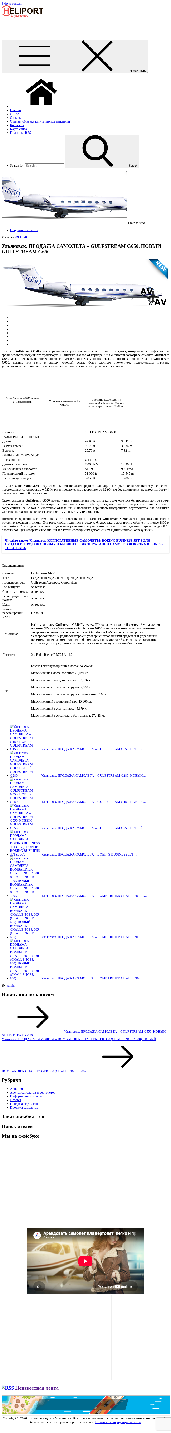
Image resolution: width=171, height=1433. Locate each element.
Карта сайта (18, 129)
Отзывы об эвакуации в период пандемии (40, 121)
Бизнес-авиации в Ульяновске (23, 23)
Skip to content (11, 3)
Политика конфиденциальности (118, 1422)
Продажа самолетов (24, 230)
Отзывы (15, 117)
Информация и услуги (26, 1096)
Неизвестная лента (37, 1388)
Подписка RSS (20, 132)
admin (10, 985)
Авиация (16, 1089)
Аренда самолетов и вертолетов (32, 1092)
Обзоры (15, 1100)
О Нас (14, 114)
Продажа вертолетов (24, 1104)
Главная (15, 110)
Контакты (17, 125)
